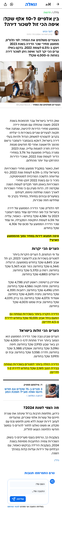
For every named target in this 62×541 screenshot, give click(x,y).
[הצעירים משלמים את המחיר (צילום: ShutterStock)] (31, 84)
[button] (48, 4)
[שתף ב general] (5, 4)
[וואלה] (31, 4)
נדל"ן (56, 460)
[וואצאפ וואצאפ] (11, 4)
